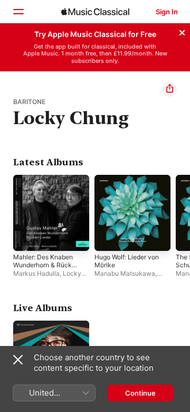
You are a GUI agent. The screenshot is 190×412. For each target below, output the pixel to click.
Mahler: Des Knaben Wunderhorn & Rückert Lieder (46, 265)
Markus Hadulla (36, 273)
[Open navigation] (18, 11)
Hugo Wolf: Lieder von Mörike (126, 261)
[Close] (182, 31)
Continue (140, 393)
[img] (95, 11)
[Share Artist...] (169, 89)
